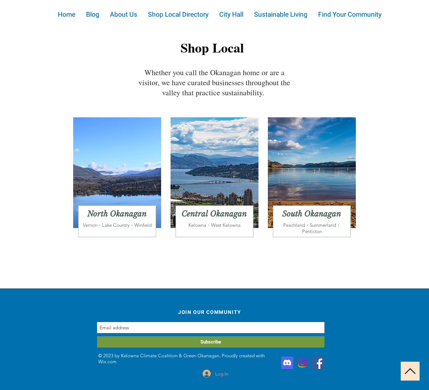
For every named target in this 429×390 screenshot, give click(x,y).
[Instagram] (302, 363)
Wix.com (107, 362)
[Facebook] (318, 363)
